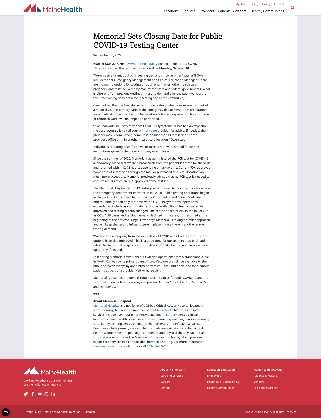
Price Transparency (266, 388)
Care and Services (171, 375)
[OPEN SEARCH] (292, 7)
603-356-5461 (156, 346)
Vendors (259, 382)
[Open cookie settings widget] (6, 412)
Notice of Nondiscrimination (63, 412)
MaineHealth (164, 310)
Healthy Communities (267, 11)
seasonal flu (101, 282)
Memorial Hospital (141, 64)
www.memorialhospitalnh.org (114, 346)
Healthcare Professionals (223, 382)
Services (189, 11)
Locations (171, 11)
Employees (214, 375)
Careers (279, 4)
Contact (165, 388)
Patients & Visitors (232, 11)
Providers (206, 11)
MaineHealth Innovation (269, 369)
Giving (266, 4)
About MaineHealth (172, 369)
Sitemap (90, 412)
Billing (254, 4)
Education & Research (221, 369)
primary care (148, 130)
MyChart (241, 4)
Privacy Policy (32, 412)
